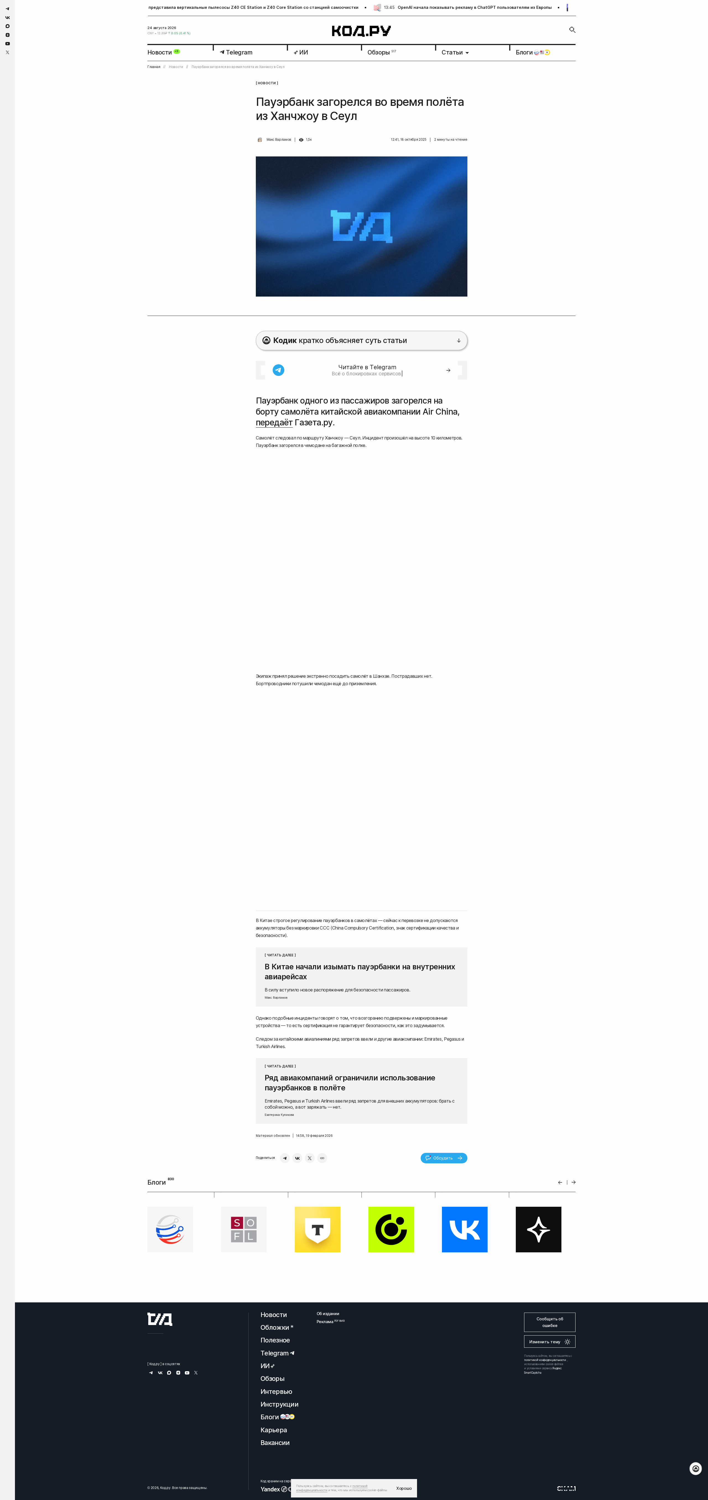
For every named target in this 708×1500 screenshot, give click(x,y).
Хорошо (404, 1488)
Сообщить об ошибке (550, 1322)
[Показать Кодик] (695, 1468)
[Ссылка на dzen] (7, 35)
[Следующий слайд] (574, 1182)
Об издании (328, 1313)
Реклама (328, 1321)
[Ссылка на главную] (159, 1319)
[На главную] (361, 31)
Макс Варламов (279, 140)
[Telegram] (285, 1158)
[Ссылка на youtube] (7, 43)
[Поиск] (572, 30)
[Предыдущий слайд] (560, 1182)
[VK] (297, 1158)
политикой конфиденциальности (545, 1360)
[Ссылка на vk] (7, 17)
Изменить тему (544, 1341)
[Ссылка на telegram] (7, 8)
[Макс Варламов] (260, 140)
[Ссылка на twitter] (7, 52)
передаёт (274, 422)
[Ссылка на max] (7, 26)
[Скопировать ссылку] (322, 1158)
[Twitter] (310, 1158)
